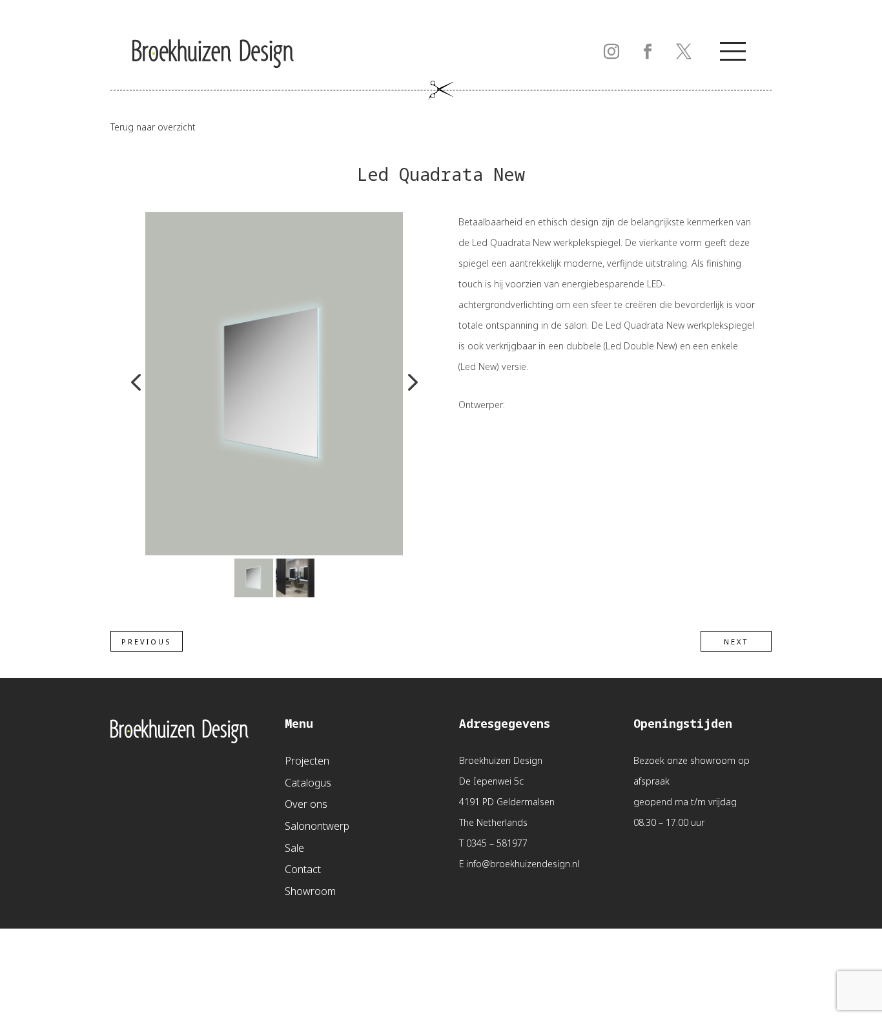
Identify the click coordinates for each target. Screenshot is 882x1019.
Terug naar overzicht (153, 127)
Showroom (310, 892)
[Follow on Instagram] (611, 51)
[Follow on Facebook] (647, 51)
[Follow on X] (683, 51)
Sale (294, 849)
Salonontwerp (317, 827)
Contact (303, 870)
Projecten (307, 762)
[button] (136, 383)
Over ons (306, 805)
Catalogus (308, 783)
